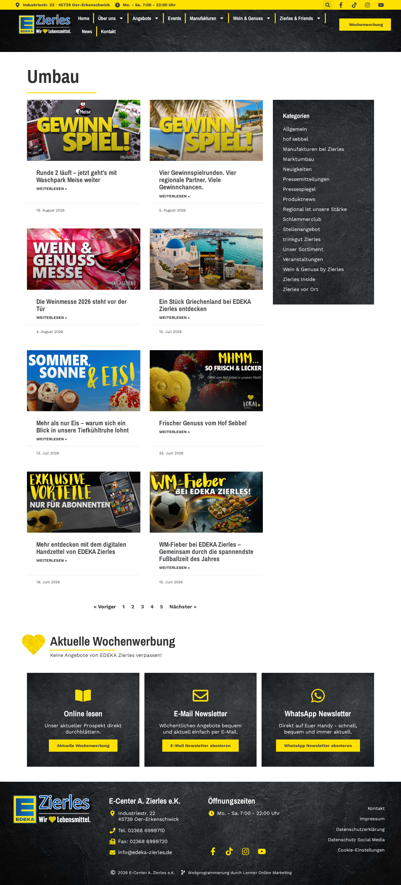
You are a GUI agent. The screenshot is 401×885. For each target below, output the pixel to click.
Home (83, 18)
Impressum (372, 818)
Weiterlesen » (51, 189)
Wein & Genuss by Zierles (313, 269)
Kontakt (108, 31)
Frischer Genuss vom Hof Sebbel (203, 422)
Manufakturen (203, 18)
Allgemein (295, 129)
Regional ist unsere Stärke (315, 209)
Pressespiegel (299, 189)
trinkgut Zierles (301, 239)
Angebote (142, 18)
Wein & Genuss (248, 18)
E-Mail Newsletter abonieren (200, 745)
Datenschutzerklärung (360, 829)
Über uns (107, 18)
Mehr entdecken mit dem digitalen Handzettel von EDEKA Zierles (81, 548)
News (87, 31)
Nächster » (182, 607)
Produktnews (299, 199)
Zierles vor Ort (300, 289)
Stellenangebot (301, 229)
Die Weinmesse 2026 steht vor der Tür (81, 305)
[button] (327, 5)
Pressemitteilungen (306, 179)
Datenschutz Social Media (356, 839)
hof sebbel (295, 139)
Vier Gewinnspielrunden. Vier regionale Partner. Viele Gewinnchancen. (197, 180)
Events (174, 18)
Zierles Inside (299, 279)
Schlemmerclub (302, 219)
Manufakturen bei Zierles (313, 149)
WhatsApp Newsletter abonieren (318, 745)
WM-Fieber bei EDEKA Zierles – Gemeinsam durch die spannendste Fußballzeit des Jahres (206, 551)
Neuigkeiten (297, 169)
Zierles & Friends (296, 18)
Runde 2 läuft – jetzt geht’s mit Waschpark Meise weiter (76, 176)
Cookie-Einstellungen (361, 849)
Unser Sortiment (303, 249)
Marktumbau (298, 159)
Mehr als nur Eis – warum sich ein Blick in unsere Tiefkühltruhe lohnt (82, 426)
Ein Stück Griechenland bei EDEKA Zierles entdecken (205, 305)
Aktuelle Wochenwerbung (83, 745)
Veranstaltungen (303, 259)
